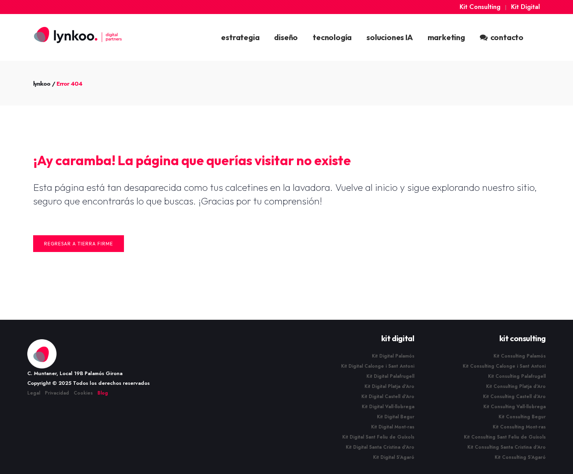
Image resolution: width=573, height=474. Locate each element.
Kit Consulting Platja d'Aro (516, 386)
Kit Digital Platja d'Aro (389, 386)
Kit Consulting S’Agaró (520, 457)
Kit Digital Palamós (393, 355)
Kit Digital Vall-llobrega (388, 406)
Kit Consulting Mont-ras (519, 426)
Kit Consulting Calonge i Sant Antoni (504, 366)
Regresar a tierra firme (78, 244)
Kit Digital (525, 6)
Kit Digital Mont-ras (392, 426)
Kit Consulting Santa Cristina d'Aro (506, 447)
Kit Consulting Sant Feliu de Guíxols (505, 437)
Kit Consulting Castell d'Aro (514, 396)
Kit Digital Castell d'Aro (387, 396)
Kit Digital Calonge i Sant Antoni (377, 366)
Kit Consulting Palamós (519, 355)
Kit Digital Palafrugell (390, 376)
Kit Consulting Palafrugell (517, 376)
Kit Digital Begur (395, 416)
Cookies (83, 392)
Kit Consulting (480, 6)
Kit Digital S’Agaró (393, 457)
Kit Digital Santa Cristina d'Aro (380, 447)
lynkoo (41, 83)
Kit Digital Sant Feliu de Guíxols (378, 437)
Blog (102, 392)
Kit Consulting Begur (522, 416)
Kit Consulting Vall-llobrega (514, 406)
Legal (33, 392)
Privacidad (57, 392)
